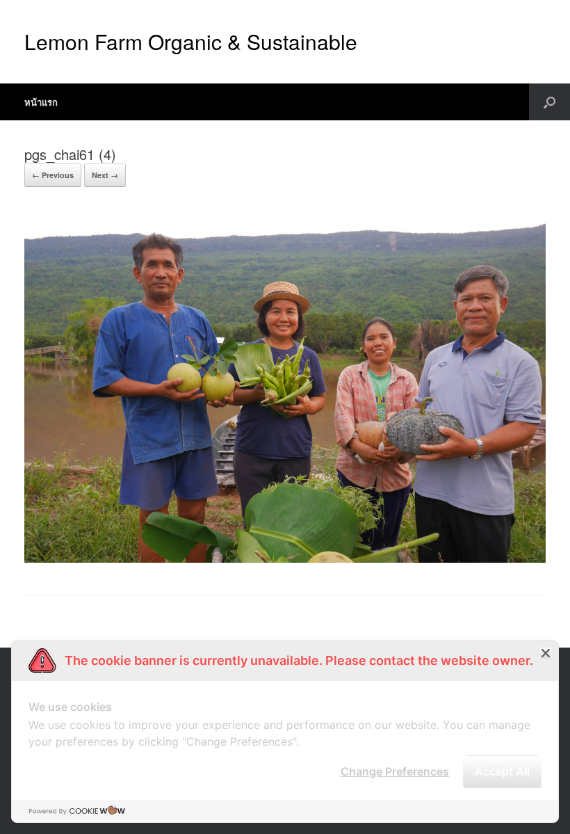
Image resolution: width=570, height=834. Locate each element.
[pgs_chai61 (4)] (285, 559)
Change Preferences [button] (395, 771)
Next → (105, 175)
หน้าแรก (41, 102)
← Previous (53, 175)
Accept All (502, 771)
